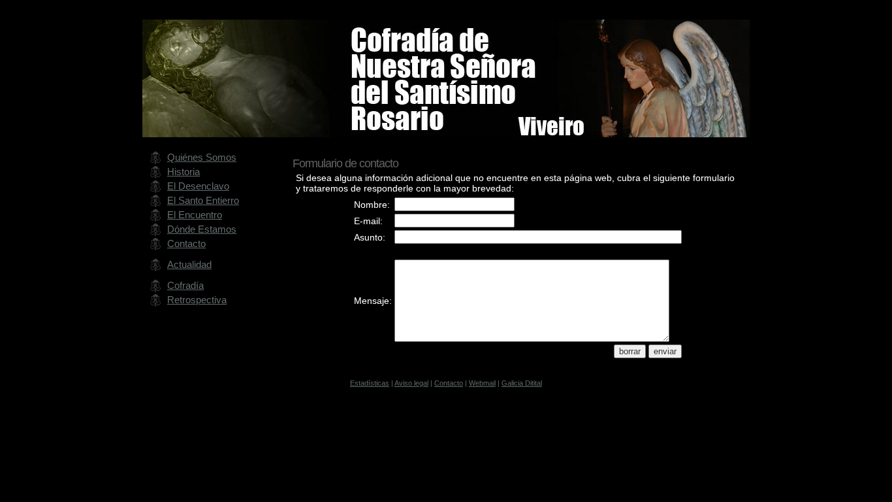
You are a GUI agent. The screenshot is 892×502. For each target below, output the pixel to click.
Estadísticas (369, 383)
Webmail (482, 383)
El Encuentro (194, 214)
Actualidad (189, 264)
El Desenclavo (198, 186)
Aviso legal (411, 383)
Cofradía (185, 285)
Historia (183, 171)
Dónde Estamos (201, 229)
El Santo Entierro (203, 200)
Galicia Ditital (522, 383)
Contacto (186, 243)
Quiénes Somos (201, 157)
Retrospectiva (197, 299)
